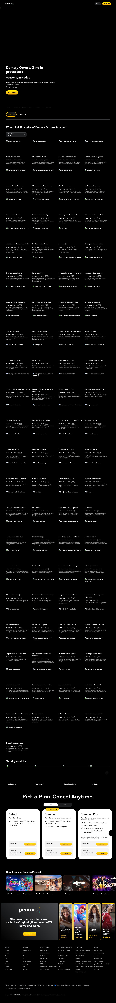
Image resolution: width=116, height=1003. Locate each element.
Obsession (79, 958)
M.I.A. (59, 953)
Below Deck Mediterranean (83, 964)
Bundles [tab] (65, 804)
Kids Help (79, 985)
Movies (7, 953)
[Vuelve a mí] (48, 773)
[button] (19, 883)
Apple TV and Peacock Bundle (101, 964)
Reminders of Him (80, 953)
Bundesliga (26, 964)
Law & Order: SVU (81, 972)
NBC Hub (42, 964)
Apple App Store (97, 958)
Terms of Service (11, 985)
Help (73, 985)
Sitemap (7, 966)
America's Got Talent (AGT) (83, 961)
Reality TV (43, 955)
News (6, 955)
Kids (6, 958)
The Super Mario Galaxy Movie (84, 950)
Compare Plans (97, 950)
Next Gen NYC (80, 955)
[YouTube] (104, 984)
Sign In (98, 3)
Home (8, 108)
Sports (6, 961)
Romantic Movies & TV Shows (48, 966)
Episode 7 (48, 108)
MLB (24, 966)
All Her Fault (61, 961)
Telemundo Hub (44, 969)
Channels (7, 964)
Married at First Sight (64, 950)
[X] (95, 989)
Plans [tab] (50, 804)
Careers (86, 985)
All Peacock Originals (64, 969)
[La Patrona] (20, 773)
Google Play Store (98, 961)
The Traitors (61, 958)
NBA (24, 953)
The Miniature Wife (63, 955)
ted (59, 966)
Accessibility (32, 985)
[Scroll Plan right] (112, 833)
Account (95, 955)
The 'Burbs (61, 964)
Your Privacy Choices (63, 985)
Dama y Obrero (27, 108)
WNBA (24, 955)
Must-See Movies (45, 958)
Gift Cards (96, 969)
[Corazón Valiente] (75, 773)
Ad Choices (49, 985)
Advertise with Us (11, 988)
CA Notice (41, 985)
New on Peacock (44, 953)
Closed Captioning (98, 953)
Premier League (27, 950)
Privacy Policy (22, 985)
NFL (24, 958)
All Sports (25, 969)
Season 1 (38, 108)
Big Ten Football (27, 961)
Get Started (107, 3)
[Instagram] (109, 984)
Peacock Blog (8, 969)
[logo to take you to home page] (9, 4)
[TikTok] (100, 984)
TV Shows (7, 950)
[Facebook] (95, 984)
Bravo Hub (43, 961)
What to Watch (44, 950)
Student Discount (98, 966)
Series (16, 108)
